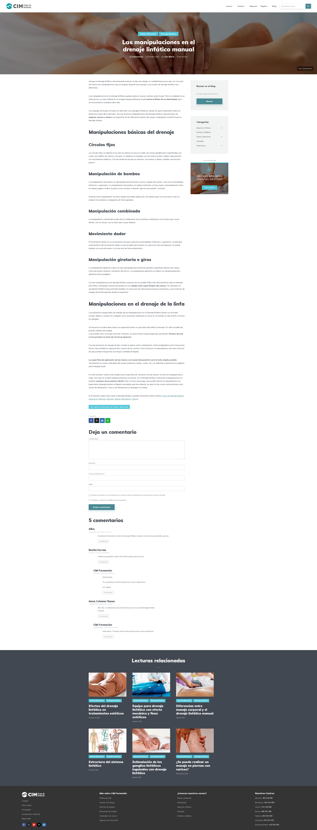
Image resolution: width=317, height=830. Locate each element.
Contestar (103, 541)
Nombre (93, 463)
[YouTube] (34, 825)
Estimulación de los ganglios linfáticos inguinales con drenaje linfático (149, 767)
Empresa (253, 6)
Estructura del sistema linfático (106, 763)
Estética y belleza (184, 816)
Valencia (258, 816)
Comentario (93, 439)
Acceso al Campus (107, 802)
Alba (91, 528)
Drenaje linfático (168, 34)
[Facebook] (24, 825)
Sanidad (200, 141)
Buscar (209, 101)
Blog (274, 6)
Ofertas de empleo (107, 807)
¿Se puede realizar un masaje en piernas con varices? (193, 765)
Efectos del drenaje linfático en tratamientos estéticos (106, 709)
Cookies (25, 801)
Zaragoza (259, 820)
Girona (135, 399)
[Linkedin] (44, 825)
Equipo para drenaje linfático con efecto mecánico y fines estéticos (147, 711)
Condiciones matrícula (31, 814)
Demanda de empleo (108, 811)
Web (90, 484)
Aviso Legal (26, 805)
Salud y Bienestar (148, 34)
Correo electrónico (97, 474)
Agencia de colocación (109, 820)
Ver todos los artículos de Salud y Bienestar (109, 407)
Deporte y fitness (184, 807)
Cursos (229, 6)
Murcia (117, 399)
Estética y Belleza (204, 132)
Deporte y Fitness (204, 128)
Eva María (169, 57)
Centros (240, 6)
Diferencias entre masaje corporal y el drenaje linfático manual (194, 709)
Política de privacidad (117, 500)
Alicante (110, 399)
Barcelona (125, 399)
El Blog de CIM (105, 798)
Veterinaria (201, 146)
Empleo (264, 6)
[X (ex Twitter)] (29, 825)
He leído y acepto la (109, 500)
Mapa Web (26, 818)
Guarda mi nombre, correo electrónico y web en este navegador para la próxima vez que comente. (128, 495)
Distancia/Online (261, 825)
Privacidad (26, 810)
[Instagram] (39, 825)
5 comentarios (136, 57)
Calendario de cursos (108, 816)
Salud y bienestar (184, 798)
